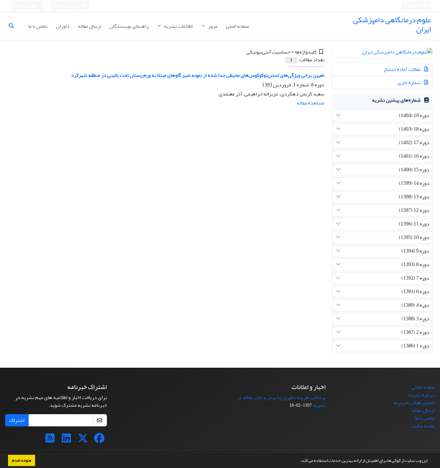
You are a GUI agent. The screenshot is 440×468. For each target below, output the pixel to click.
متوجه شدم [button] (21, 460)
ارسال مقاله (89, 26)
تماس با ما (38, 26)
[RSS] (50, 440)
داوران (63, 26)
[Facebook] (99, 440)
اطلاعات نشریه (178, 26)
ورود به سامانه (68, 6)
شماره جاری (409, 82)
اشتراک (16, 420)
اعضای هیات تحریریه (414, 402)
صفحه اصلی (237, 26)
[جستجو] (14, 26)
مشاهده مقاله (310, 103)
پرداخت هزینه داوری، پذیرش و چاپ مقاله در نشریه (281, 401)
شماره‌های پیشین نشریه (396, 100)
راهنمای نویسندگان (129, 26)
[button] (298, 461)
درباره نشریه (421, 395)
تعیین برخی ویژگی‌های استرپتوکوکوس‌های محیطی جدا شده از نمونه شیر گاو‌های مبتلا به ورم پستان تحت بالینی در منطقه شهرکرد (197, 75)
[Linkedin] (66, 440)
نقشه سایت (423, 426)
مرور (212, 26)
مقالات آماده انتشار (402, 69)
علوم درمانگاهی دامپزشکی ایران (392, 24)
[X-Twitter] (83, 440)
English (414, 6)
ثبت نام (24, 6)
